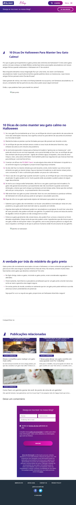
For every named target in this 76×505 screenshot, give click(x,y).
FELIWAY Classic (27, 162)
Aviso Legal (31, 483)
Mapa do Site (19, 483)
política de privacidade (36, 432)
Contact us (43, 483)
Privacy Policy (56, 483)
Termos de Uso (33, 426)
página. (41, 472)
